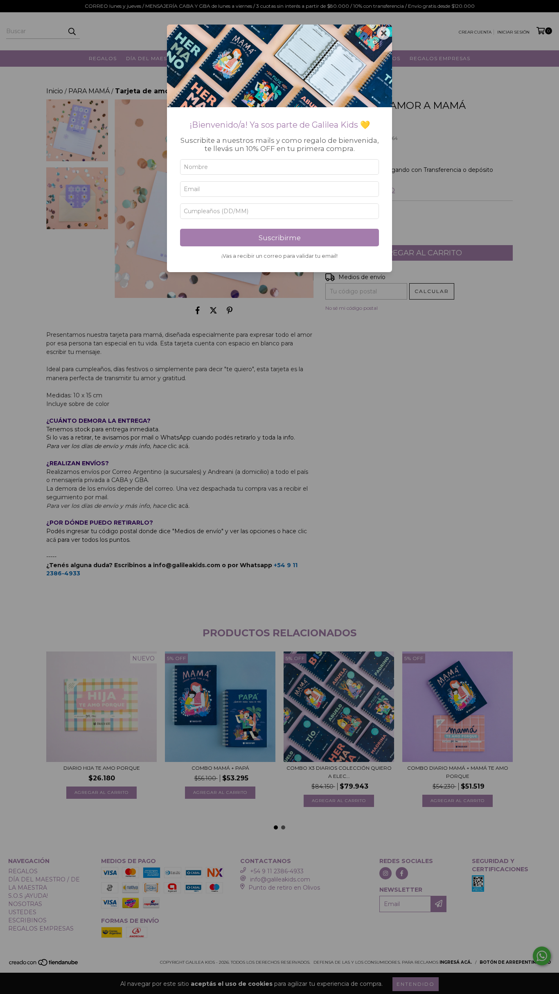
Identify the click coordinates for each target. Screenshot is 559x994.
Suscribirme (280, 238)
